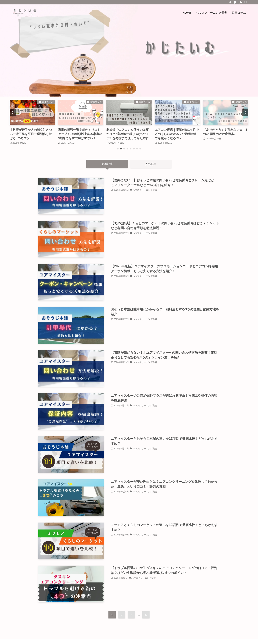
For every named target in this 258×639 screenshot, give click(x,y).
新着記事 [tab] (107, 164)
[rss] (240, 2)
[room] (235, 2)
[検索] (245, 2)
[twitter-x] (230, 2)
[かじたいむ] (25, 13)
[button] (118, 148)
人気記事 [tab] (150, 164)
